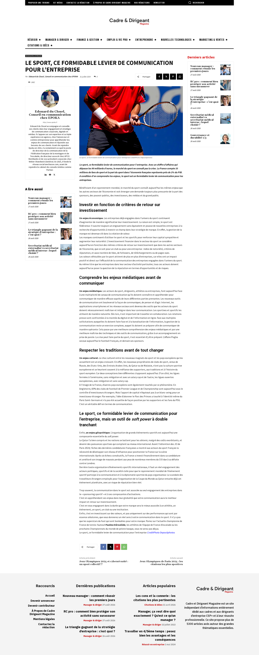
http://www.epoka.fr (50, 122)
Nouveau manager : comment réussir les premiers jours (40, 201)
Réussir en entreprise (153, 644)
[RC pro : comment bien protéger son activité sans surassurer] (66, 218)
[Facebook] (159, 77)
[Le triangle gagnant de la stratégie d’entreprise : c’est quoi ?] (66, 234)
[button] (196, 2)
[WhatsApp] (180, 77)
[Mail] (50, 174)
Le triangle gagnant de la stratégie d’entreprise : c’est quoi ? (43, 232)
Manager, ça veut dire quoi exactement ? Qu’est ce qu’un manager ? (155, 615)
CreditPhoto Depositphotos (161, 532)
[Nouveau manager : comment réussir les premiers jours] (66, 202)
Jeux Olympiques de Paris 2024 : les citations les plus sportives (161, 563)
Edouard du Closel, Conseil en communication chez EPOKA (53, 76)
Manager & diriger (33, 56)
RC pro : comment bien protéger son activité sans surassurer (42, 216)
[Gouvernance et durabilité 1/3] (225, 139)
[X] (166, 77)
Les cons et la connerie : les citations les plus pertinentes (154, 598)
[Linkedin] (46, 174)
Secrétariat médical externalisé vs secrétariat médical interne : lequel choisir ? (43, 249)
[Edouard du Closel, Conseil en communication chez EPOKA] (50, 99)
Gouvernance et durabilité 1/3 (199, 136)
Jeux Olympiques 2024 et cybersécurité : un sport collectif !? (103, 563)
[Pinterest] (173, 77)
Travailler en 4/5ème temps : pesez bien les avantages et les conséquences (150, 635)
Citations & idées (153, 605)
